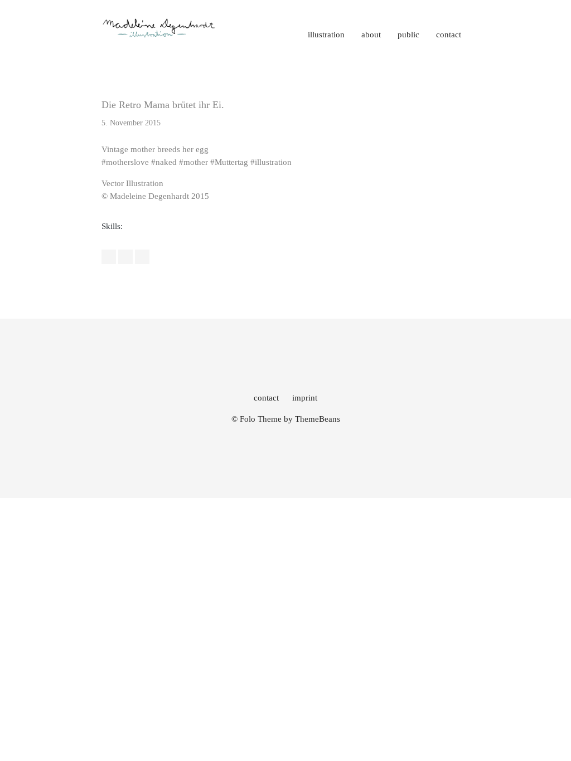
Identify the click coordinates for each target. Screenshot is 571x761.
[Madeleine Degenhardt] (159, 36)
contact (448, 34)
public (408, 34)
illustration (326, 34)
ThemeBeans (317, 418)
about (371, 34)
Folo (247, 418)
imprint (304, 397)
